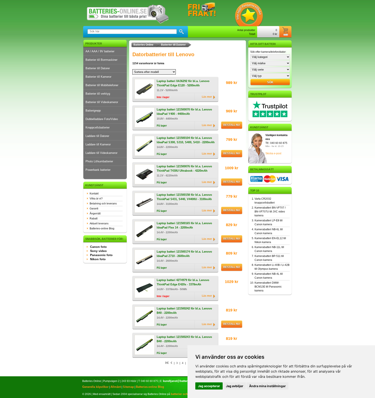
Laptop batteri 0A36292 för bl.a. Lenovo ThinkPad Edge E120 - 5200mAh (183, 83)
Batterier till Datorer (98, 68)
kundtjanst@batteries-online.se (184, 381)
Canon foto (98, 246)
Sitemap (128, 386)
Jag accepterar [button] (209, 386)
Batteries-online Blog (102, 228)
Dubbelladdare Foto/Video (102, 119)
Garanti (94, 208)
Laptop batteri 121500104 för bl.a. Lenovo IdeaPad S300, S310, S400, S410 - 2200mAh (186, 140)
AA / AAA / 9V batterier (100, 51)
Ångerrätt (95, 213)
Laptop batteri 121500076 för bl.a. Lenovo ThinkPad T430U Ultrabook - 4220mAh (184, 168)
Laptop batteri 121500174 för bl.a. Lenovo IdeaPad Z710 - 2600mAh (184, 254)
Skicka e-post (273, 153)
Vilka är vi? (96, 198)
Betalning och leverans (103, 203)
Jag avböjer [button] (234, 386)
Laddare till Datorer (97, 136)
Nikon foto (98, 259)
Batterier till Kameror (98, 76)
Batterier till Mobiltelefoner (102, 85)
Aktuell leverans (99, 223)
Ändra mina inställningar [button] (267, 386)
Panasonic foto (101, 255)
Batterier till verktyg (98, 93)
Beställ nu (231, 125)
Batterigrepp (93, 110)
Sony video (98, 251)
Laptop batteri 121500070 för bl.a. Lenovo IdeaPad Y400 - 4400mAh (184, 111)
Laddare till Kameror (98, 144)
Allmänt (115, 386)
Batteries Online (143, 44)
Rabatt (93, 218)
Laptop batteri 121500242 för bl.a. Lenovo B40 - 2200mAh (184, 310)
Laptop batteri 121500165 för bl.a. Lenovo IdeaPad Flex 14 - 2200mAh (184, 225)
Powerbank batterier (98, 169)
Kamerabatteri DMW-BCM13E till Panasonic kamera (268, 286)
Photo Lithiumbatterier (99, 161)
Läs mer (207, 96)
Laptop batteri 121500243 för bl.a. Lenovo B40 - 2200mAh (184, 339)
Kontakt (94, 193)
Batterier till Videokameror (102, 102)
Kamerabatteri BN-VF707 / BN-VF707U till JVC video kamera (270, 211)
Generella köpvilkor (95, 386)
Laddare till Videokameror (101, 153)
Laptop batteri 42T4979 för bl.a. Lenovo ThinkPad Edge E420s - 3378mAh (183, 282)
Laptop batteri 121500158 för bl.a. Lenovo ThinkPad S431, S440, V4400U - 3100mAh (184, 197)
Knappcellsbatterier (98, 127)
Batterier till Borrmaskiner (101, 59)
